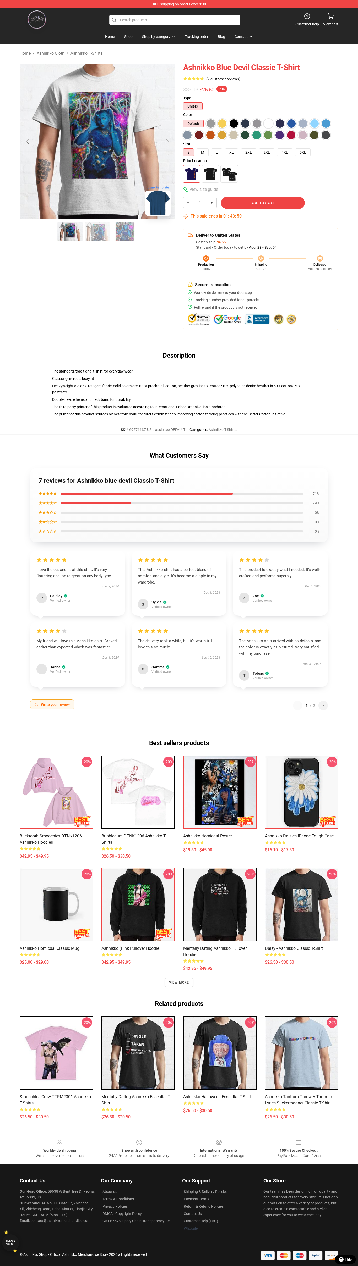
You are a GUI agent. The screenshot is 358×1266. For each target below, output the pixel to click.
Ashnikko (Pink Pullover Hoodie (130, 948)
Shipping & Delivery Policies (205, 1192)
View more (179, 982)
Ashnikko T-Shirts (86, 53)
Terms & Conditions (118, 1199)
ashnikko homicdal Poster (207, 836)
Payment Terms (196, 1199)
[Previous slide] (27, 141)
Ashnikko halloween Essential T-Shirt (217, 1096)
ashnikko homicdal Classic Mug (49, 948)
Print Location (195, 161)
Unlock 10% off (10, 1243)
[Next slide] (166, 141)
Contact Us (193, 1214)
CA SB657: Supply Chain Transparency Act (136, 1221)
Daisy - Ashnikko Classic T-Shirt (294, 948)
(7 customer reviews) (223, 79)
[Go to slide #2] (97, 231)
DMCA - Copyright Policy (122, 1214)
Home (25, 53)
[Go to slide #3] (124, 231)
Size (186, 144)
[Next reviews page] (323, 705)
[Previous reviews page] (297, 705)
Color (187, 115)
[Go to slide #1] (70, 231)
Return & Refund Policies (204, 1206)
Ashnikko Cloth (50, 53)
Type (187, 98)
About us (109, 1192)
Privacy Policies (115, 1206)
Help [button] (348, 1259)
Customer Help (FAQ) (201, 1221)
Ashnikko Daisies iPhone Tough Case (299, 836)
